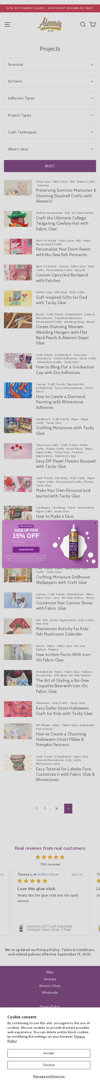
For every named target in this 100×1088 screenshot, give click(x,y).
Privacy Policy (39, 558)
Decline (49, 1065)
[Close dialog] (95, 523)
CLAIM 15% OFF (26, 549)
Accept (48, 1053)
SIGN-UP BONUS (26, 526)
